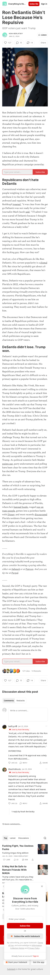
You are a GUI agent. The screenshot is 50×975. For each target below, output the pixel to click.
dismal (43, 263)
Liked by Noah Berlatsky (20, 729)
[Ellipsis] (46, 726)
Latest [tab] (13, 838)
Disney (11, 514)
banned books (21, 507)
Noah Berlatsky (16, 34)
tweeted (16, 204)
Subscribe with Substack (27, 936)
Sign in (44, 4)
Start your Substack (17, 962)
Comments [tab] (9, 700)
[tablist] (14, 700)
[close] (42, 886)
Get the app (38, 962)
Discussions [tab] (23, 838)
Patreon (29, 569)
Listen (44, 35)
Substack (16, 569)
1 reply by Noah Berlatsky (23, 811)
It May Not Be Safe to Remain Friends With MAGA (14, 870)
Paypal (14, 573)
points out (7, 464)
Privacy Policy (33, 948)
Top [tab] (5, 838)
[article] (25, 852)
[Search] (45, 838)
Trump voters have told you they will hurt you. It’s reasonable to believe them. (17, 878)
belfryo (11, 726)
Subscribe (34, 4)
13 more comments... (11, 824)
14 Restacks (36, 671)
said (27, 212)
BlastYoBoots (14, 769)
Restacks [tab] (21, 700)
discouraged (41, 514)
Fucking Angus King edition (15, 852)
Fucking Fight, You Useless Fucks (17, 847)
